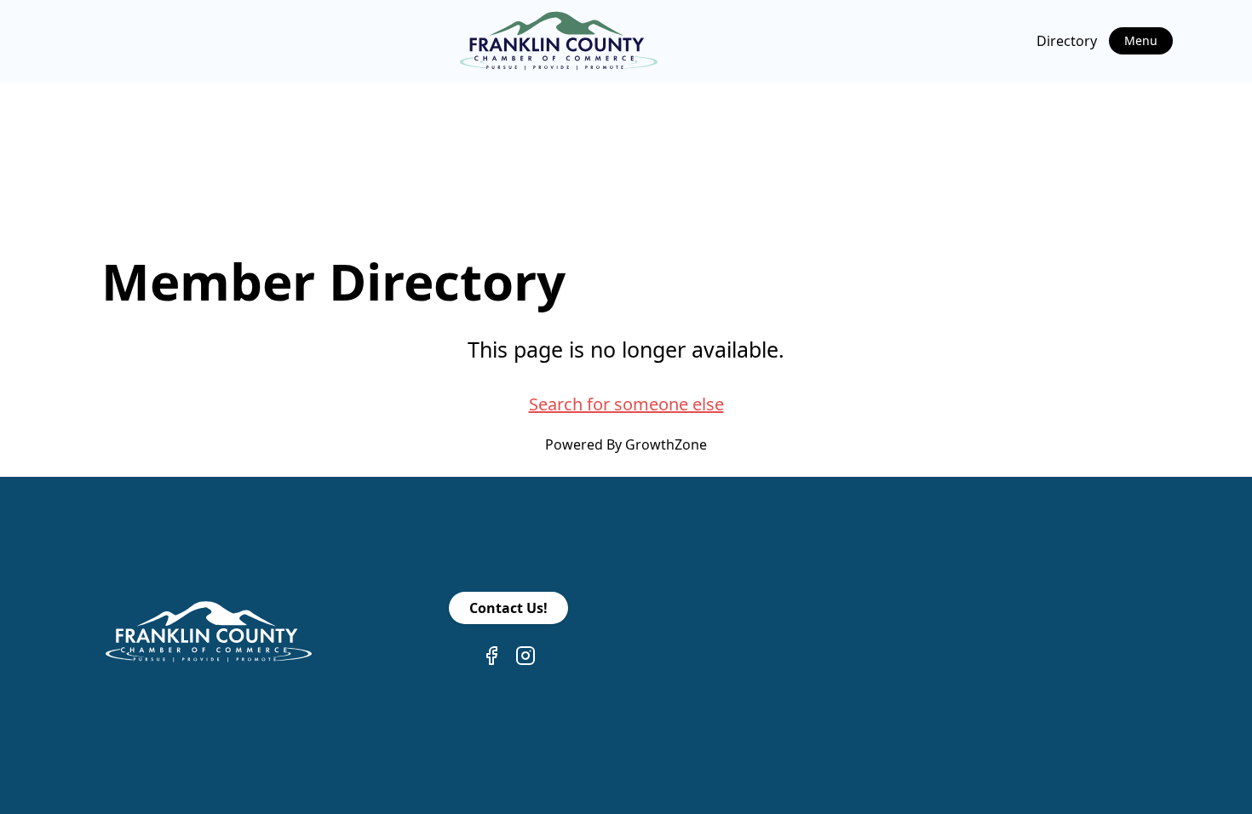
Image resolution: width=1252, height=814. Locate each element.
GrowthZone (666, 444)
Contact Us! (508, 608)
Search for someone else (626, 404)
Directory (1067, 41)
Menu (1140, 40)
